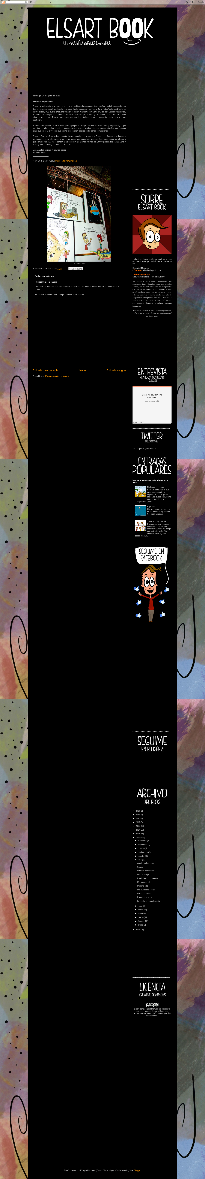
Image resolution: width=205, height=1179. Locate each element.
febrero (141, 921)
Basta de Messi (144, 893)
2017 (138, 830)
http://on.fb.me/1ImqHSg (66, 161)
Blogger (137, 1170)
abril (140, 913)
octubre (141, 848)
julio (140, 860)
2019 (138, 822)
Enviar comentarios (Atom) (57, 376)
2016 (138, 834)
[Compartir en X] (75, 268)
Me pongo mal (143, 882)
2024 (138, 811)
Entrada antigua (116, 370)
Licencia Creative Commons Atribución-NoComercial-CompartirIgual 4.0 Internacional (152, 1013)
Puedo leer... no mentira (147, 878)
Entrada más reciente (45, 370)
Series (140, 867)
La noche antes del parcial (148, 901)
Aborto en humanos (145, 863)
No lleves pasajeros (155, 487)
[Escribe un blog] (72, 268)
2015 (138, 837)
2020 (138, 818)
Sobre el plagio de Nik (156, 521)
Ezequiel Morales (150, 1009)
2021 (138, 814)
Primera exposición (145, 871)
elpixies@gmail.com (152, 270)
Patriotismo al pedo (145, 897)
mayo (140, 910)
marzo (141, 917)
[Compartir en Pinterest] (81, 268)
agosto (141, 856)
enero (140, 925)
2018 (138, 826)
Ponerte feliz (142, 886)
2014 (138, 930)
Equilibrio (151, 506)
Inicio (82, 370)
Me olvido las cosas (146, 890)
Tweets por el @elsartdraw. (144, 448)
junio (140, 906)
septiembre (143, 852)
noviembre (143, 844)
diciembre (142, 841)
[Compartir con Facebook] (78, 268)
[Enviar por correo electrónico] (69, 268)
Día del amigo (143, 874)
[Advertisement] (102, 69)
